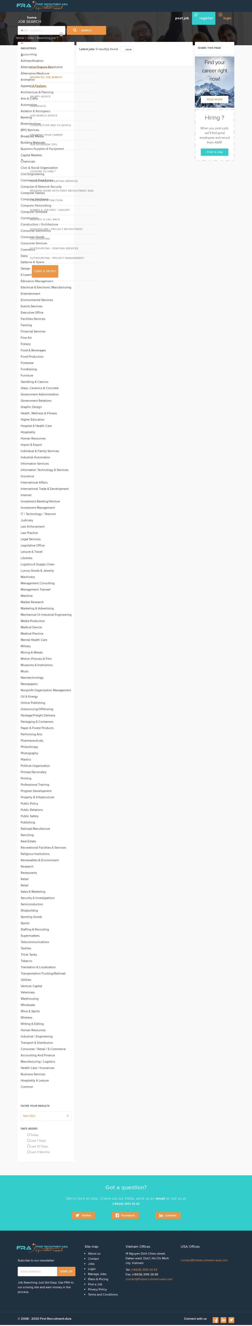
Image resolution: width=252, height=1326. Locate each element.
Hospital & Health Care (36, 426)
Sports (25, 923)
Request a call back (45, 219)
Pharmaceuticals (32, 741)
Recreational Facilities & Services (43, 848)
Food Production (32, 357)
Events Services (31, 306)
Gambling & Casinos (34, 382)
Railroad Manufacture (35, 829)
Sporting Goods (31, 917)
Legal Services (31, 539)
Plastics (26, 759)
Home (20, 38)
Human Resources (33, 438)
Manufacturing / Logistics (38, 1062)
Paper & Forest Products (37, 728)
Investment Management (38, 508)
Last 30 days (39, 1146)
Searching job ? (41, 67)
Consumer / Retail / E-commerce (43, 1049)
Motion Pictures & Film (36, 659)
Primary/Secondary (33, 772)
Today (35, 1135)
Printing (26, 778)
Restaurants (29, 873)
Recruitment (37, 159)
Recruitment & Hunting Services (54, 181)
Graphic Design (31, 407)
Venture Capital (31, 986)
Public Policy (29, 804)
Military (26, 646)
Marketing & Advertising (37, 608)
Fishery (26, 344)
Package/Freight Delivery (38, 715)
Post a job (214, 152)
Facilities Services (33, 319)
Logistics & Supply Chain (38, 564)
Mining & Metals (32, 652)
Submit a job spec (45, 271)
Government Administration (40, 394)
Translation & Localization (38, 967)
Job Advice (38, 106)
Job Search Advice (43, 115)
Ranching (27, 835)
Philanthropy (29, 747)
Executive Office (32, 313)
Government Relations (36, 401)
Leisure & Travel (32, 552)
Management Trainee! (36, 589)
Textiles (26, 948)
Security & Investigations (38, 898)
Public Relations (32, 810)
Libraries (26, 558)
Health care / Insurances (37, 1068)
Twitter (86, 1215)
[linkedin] (223, 1320)
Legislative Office (33, 545)
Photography (29, 753)
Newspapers (29, 684)
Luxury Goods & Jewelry (37, 571)
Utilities (26, 980)
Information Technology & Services (44, 470)
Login (92, 1269)
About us (34, 30)
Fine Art (26, 338)
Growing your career (46, 135)
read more (214, 99)
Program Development (36, 791)
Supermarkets (30, 936)
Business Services (33, 1074)
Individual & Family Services (40, 451)
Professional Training (35, 785)
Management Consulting (38, 583)
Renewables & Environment (40, 860)
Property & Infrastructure (37, 797)
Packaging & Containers (37, 722)
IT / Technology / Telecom (38, 514)
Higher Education (32, 420)
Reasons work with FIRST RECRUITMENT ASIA (62, 190)
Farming (26, 325)
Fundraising (29, 369)
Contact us (36, 43)
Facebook (128, 1215)
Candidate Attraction (46, 200)
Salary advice (40, 96)
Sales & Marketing (33, 892)
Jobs (30, 56)
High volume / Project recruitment (56, 229)
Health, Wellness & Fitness (39, 413)
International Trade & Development (45, 489)
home (32, 17)
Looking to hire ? (43, 171)
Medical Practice (32, 634)
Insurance (27, 476)
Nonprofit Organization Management (46, 690)
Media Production (33, 621)
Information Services (35, 464)
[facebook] (216, 1321)
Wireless (26, 1018)
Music (25, 671)
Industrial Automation (35, 457)
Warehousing (30, 999)
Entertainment (30, 294)
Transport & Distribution (37, 1043)
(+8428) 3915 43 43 (144, 1270)
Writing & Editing (32, 1024)
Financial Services (33, 331)
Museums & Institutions (37, 665)
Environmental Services (37, 300)
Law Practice (29, 533)
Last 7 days (38, 1141)
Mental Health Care (34, 640)
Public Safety (30, 816)
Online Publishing (33, 703)
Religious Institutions (35, 854)
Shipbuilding (29, 911)
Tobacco (26, 961)
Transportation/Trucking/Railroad (43, 973)
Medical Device (31, 627)
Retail (25, 879)
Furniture (27, 375)
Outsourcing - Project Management (57, 258)
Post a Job (95, 1284)
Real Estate (28, 841)
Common (27, 1087)
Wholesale (28, 1005)
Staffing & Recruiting (35, 929)
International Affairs (34, 482)
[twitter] (231, 1320)
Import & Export (31, 445)
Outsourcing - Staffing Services (54, 248)
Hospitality (28, 432)
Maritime (27, 596)
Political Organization (35, 766)
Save (128, 49)
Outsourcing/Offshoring (37, 709)
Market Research (32, 602)
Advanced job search (46, 77)
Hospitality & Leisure (35, 1080)
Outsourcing (40, 238)
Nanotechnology (32, 678)
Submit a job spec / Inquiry (50, 210)
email (160, 1198)
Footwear (27, 363)
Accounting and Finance (38, 1055)
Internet (26, 495)
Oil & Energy (29, 697)
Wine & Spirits (30, 1011)
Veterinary (28, 992)
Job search (38, 87)
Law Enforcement (33, 527)
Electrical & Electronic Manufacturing (46, 287)
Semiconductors (32, 904)
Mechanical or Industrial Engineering (46, 615)
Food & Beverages (33, 350)
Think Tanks (29, 955)
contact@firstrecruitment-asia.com (149, 1279)
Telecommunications (35, 942)
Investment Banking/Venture (40, 501)
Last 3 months (40, 1152)
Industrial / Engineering (37, 1036)
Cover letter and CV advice (50, 125)
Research (27, 866)
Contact (93, 1259)
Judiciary (27, 520)
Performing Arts (31, 734)
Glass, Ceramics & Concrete (40, 388)
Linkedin (171, 1215)
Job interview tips (43, 144)
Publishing (28, 822)
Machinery (28, 577)
